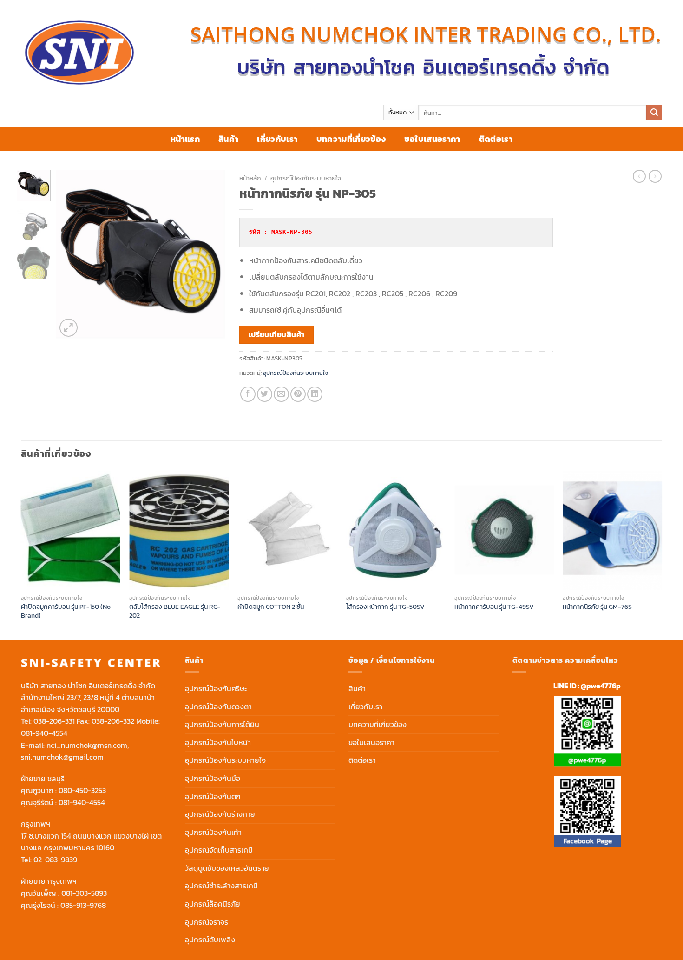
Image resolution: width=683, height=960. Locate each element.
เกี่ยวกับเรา (277, 139)
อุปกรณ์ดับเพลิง (210, 939)
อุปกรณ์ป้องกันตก (213, 796)
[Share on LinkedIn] (314, 394)
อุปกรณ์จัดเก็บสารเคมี (219, 849)
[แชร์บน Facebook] (248, 394)
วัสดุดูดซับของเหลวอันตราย (227, 867)
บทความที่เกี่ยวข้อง (351, 139)
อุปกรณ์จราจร (206, 921)
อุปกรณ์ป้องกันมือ (212, 778)
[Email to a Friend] (281, 394)
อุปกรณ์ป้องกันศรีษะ (216, 688)
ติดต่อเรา (495, 139)
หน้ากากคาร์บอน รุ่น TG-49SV (494, 606)
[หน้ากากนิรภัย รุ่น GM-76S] (612, 530)
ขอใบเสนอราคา (432, 139)
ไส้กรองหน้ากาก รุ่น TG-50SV (385, 606)
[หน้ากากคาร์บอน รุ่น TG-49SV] (504, 530)
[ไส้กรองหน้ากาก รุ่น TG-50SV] (396, 530)
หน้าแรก (185, 139)
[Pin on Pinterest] (298, 394)
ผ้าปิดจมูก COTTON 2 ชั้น (270, 606)
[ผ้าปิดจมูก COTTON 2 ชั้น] (287, 530)
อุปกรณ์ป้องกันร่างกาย (220, 814)
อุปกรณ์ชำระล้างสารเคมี (221, 885)
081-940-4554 (44, 733)
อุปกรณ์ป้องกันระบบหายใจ (305, 178)
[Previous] (71, 254)
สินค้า (228, 139)
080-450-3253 (82, 790)
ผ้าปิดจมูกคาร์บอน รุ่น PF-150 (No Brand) (66, 611)
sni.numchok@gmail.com (62, 756)
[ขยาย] (68, 328)
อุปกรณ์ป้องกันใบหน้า (218, 742)
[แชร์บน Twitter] (264, 394)
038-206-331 (54, 721)
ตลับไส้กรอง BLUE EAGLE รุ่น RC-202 (174, 611)
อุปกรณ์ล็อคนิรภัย (212, 903)
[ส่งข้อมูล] (654, 112)
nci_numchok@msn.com (86, 745)
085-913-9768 (83, 905)
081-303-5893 (84, 893)
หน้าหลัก (250, 178)
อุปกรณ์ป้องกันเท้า (213, 832)
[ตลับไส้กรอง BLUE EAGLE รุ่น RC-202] (179, 530)
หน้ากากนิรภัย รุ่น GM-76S (597, 606)
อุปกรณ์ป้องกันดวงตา (218, 706)
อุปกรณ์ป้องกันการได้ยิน (222, 724)
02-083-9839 (55, 859)
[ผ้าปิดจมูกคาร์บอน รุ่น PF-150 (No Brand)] (70, 530)
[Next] (210, 254)
